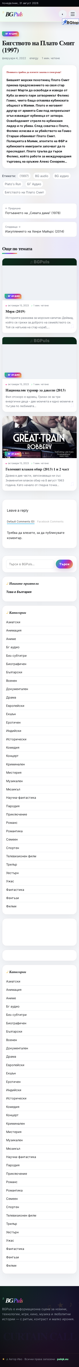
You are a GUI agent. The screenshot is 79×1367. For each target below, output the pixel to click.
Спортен (12, 848)
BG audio (41, 176)
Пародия (13, 806)
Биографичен (16, 664)
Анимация (13, 630)
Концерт (12, 756)
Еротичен (13, 722)
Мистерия (13, 772)
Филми (11, 906)
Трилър (11, 864)
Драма (11, 697)
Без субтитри (16, 655)
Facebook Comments (50, 521)
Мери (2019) (15, 311)
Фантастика (15, 890)
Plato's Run (13, 184)
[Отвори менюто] (72, 14)
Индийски (13, 731)
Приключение (16, 814)
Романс (11, 823)
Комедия (12, 747)
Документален (17, 689)
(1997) (24, 176)
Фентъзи (12, 898)
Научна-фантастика (21, 797)
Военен (11, 681)
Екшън (11, 714)
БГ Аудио (34, 184)
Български (14, 672)
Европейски (15, 706)
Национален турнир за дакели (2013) (35, 390)
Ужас (10, 881)
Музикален (14, 781)
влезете (29, 533)
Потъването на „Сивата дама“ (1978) (33, 213)
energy (34, 58)
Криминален (15, 764)
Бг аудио (13, 647)
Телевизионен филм (21, 856)
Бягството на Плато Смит (24, 192)
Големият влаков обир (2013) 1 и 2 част (37, 469)
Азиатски (13, 622)
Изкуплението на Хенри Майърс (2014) (34, 231)
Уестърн (12, 873)
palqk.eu (62, 1359)
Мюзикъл (13, 789)
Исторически (16, 739)
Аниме (11, 639)
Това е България (18, 592)
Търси (64, 564)
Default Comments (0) (21, 521)
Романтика (14, 831)
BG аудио (62, 176)
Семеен (12, 839)
